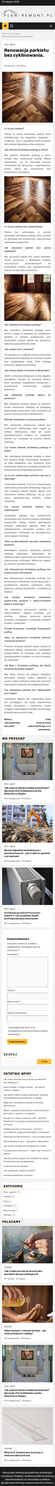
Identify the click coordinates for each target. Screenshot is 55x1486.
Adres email (13, 1001)
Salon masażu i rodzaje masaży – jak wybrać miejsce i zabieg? (25, 1332)
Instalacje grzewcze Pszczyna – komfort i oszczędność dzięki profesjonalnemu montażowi (23, 915)
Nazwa (11, 990)
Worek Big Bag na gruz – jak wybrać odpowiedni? (26, 1141)
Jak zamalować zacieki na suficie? (20, 1170)
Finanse (7, 1196)
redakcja (22, 66)
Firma (6, 1201)
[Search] (51, 26)
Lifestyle (7, 1206)
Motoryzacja (9, 1210)
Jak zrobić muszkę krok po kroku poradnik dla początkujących (23, 1272)
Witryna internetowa (17, 1013)
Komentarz (13, 954)
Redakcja (27, 799)
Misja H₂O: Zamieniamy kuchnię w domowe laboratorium (23, 1454)
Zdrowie (7, 1215)
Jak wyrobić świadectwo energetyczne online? (25, 1146)
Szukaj (10, 1054)
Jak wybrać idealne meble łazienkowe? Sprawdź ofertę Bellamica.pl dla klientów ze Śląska (26, 791)
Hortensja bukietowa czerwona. (18, 1175)
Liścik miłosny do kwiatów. (16, 1166)
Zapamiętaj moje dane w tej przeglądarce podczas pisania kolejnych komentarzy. (28, 1031)
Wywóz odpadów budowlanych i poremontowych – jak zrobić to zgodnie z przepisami (27, 853)
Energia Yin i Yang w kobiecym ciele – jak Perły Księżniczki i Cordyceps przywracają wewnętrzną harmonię (26, 1121)
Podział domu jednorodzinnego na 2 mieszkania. (39, 724)
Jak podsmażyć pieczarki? (12, 722)
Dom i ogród (9, 44)
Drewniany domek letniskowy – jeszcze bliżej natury (27, 1137)
